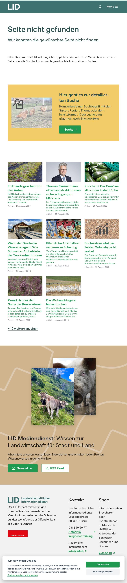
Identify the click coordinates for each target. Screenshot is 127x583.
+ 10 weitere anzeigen (23, 328)
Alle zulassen (103, 564)
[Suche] (100, 6)
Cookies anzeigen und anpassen (22, 575)
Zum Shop (105, 552)
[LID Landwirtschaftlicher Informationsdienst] (29, 500)
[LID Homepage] (14, 7)
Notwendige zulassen (103, 571)
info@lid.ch (76, 551)
